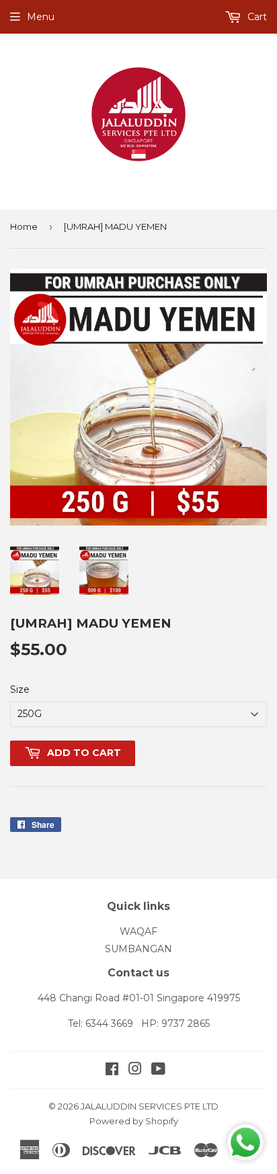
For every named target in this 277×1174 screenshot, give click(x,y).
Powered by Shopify (133, 1121)
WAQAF (138, 931)
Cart (256, 17)
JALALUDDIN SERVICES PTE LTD (150, 1106)
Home (24, 226)
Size (20, 689)
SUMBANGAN (138, 949)
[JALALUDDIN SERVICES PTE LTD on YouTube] (158, 1070)
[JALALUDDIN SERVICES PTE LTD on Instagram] (135, 1070)
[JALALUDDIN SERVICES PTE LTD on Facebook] (112, 1070)
